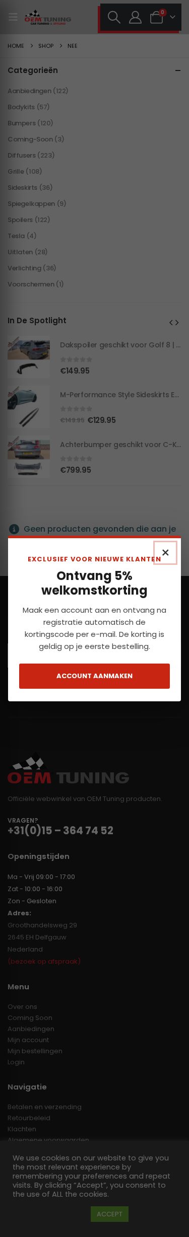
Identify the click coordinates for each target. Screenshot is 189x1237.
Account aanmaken (94, 676)
